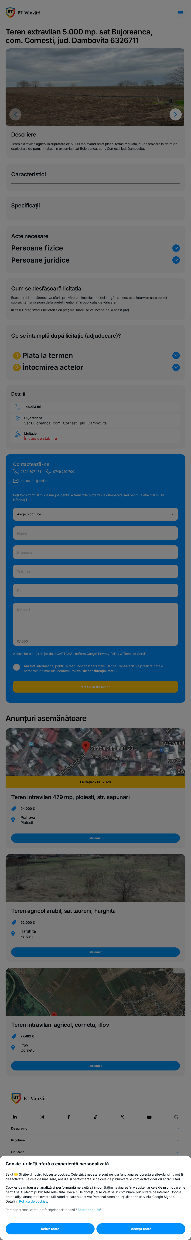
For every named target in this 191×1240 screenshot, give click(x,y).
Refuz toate (50, 1229)
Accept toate (141, 1229)
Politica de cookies (33, 1201)
